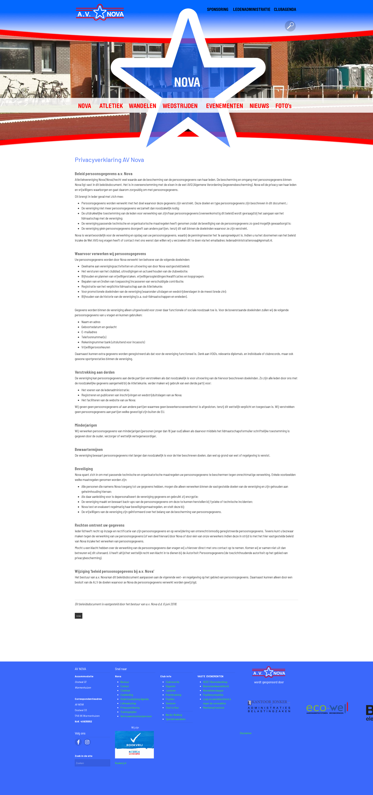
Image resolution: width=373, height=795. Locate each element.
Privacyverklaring (129, 707)
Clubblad (125, 690)
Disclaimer (246, 733)
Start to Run (172, 707)
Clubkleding (126, 694)
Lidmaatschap (128, 703)
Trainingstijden (128, 711)
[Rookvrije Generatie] (134, 757)
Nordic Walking (174, 714)
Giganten (170, 686)
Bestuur (124, 681)
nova (78, 615)
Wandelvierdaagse (213, 690)
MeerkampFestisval (213, 707)
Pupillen (170, 699)
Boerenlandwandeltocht (216, 686)
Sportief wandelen (176, 719)
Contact (124, 686)
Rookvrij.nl (120, 763)
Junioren (171, 690)
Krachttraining (173, 694)
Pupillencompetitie (213, 694)
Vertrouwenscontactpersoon (136, 716)
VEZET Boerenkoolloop (215, 681)
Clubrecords (172, 681)
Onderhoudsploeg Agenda (134, 699)
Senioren (171, 703)
